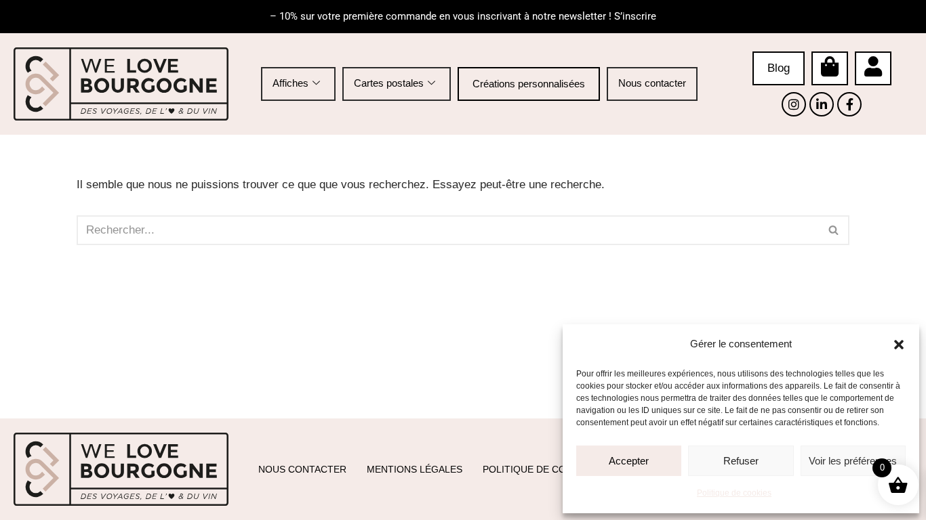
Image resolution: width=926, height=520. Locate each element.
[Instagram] (794, 104)
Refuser (741, 461)
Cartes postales (389, 83)
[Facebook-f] (849, 104)
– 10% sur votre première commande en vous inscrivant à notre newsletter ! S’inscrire (463, 16)
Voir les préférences (853, 461)
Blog (778, 68)
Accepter (629, 461)
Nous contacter (652, 83)
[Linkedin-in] (821, 104)
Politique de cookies (734, 493)
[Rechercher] (834, 230)
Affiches (290, 83)
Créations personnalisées (528, 83)
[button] (899, 344)
